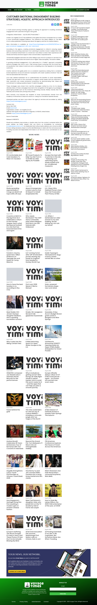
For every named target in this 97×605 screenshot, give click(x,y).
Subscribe (63, 594)
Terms (13, 601)
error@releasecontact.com (14, 126)
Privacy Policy (24, 601)
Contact (46, 601)
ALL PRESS (28, 10)
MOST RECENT (18, 10)
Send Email (13, 108)
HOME (9, 10)
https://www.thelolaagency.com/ (16, 101)
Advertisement (36, 601)
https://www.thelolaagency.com (21, 113)
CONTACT (37, 10)
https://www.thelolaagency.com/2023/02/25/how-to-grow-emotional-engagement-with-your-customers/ (34, 45)
